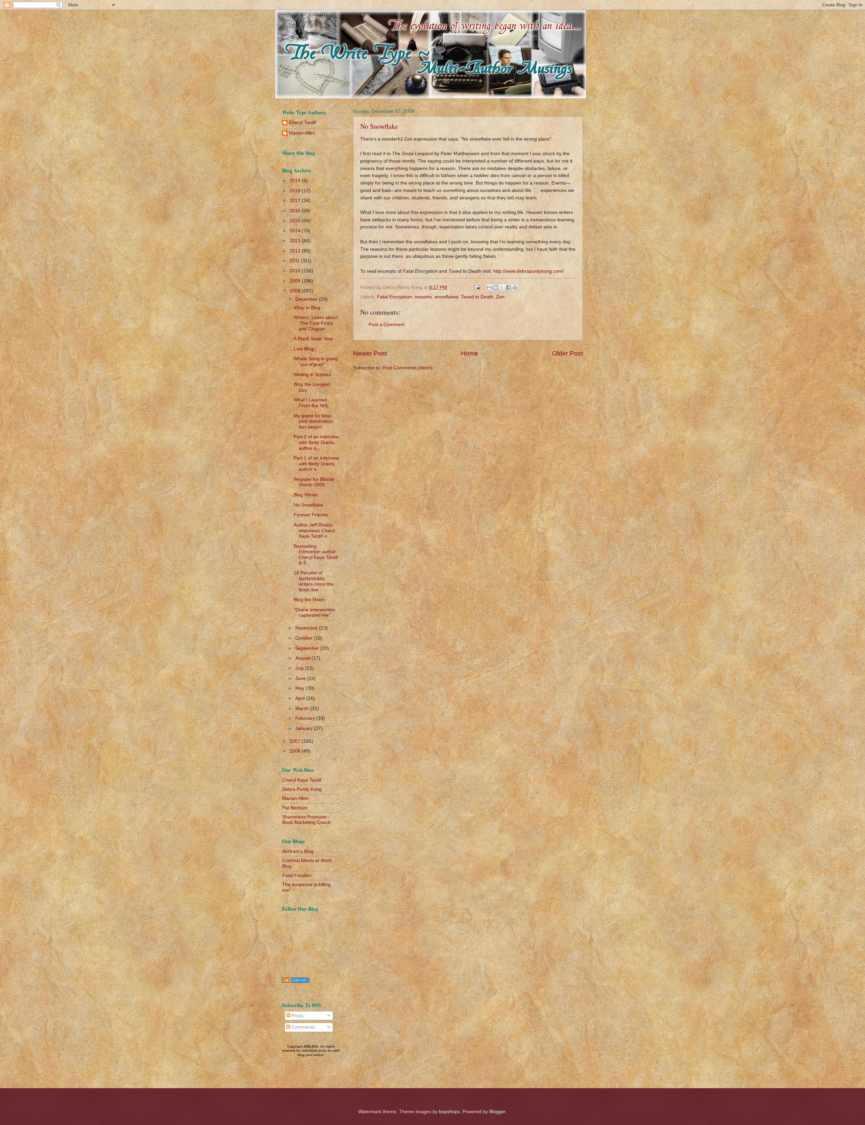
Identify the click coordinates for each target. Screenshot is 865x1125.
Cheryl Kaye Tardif (301, 780)
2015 (296, 220)
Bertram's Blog (298, 851)
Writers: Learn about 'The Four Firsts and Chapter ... (316, 323)
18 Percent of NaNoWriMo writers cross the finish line (314, 581)
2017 (296, 200)
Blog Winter (306, 494)
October (304, 638)
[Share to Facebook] (508, 287)
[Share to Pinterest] (515, 287)
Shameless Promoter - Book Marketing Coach (306, 819)
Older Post (567, 353)
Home (469, 353)
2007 (296, 741)
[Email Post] (476, 287)
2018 (296, 190)
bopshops (449, 1111)
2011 (295, 260)
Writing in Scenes (312, 374)
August (303, 658)
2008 (296, 290)
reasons (423, 296)
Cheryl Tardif (302, 122)
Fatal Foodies (297, 875)
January (304, 728)
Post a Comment (386, 324)
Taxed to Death (477, 296)
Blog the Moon (309, 599)
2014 (296, 230)
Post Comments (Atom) (407, 367)
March (302, 708)
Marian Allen (302, 133)
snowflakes (446, 296)
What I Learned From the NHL (311, 402)
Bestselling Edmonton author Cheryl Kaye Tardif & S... (316, 555)
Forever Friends (311, 514)
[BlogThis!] (495, 287)
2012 (296, 250)
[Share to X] (502, 287)
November (307, 628)
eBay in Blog (307, 307)
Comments (302, 1027)
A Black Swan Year (313, 338)
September (307, 648)
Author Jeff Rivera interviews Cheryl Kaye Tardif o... (314, 530)
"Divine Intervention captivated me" (314, 612)
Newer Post (370, 353)
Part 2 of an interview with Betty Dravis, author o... (316, 442)
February (305, 718)
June (301, 678)
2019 (296, 180)
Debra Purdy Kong (302, 789)
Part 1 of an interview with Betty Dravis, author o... (316, 464)
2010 (296, 270)
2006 (296, 751)
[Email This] (489, 287)
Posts (296, 1015)
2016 (296, 210)
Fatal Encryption (394, 296)
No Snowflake (379, 126)
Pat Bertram (295, 807)
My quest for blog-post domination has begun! (313, 421)
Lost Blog (304, 348)
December (307, 299)
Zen (500, 296)
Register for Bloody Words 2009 (314, 482)
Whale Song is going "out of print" (316, 361)
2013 (296, 240)
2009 (296, 281)
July (300, 668)
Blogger (497, 1111)
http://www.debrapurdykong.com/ (528, 271)
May (300, 688)
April (300, 698)
